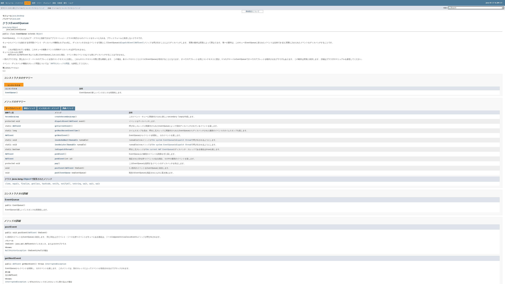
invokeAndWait (61, 140)
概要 (2, 3)
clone (7, 184)
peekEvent (59, 154)
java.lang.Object (10, 27)
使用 (33, 3)
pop (56, 163)
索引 (65, 3)
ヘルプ (70, 3)
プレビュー (47, 3)
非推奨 (59, 3)
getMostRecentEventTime (66, 131)
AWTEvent (73, 121)
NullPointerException (15, 250)
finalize (25, 184)
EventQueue (10, 93)
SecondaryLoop (12, 117)
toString (76, 184)
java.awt (16, 19)
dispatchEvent (61, 121)
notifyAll (65, 184)
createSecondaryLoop (65, 117)
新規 (54, 3)
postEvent (59, 168)
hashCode (46, 184)
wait (85, 184)
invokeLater (60, 145)
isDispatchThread (63, 149)
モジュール (9, 3)
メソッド (41, 8)
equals (15, 184)
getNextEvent (61, 135)
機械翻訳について (252, 11)
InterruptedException (55, 264)
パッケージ (19, 3)
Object (39, 34)
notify (55, 184)
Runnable (73, 140)
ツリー (39, 3)
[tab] (13, 108)
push (57, 173)
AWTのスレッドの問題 (59, 63)
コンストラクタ (31, 8)
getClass (35, 184)
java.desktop (18, 16)
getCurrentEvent (62, 126)
